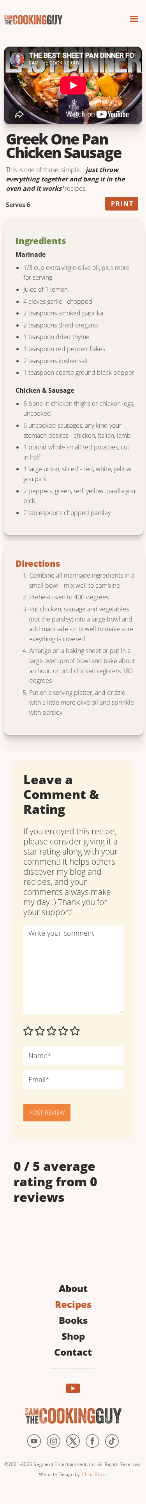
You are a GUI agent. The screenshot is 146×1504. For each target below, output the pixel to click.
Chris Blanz (94, 1474)
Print (122, 203)
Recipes (73, 1303)
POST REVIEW (47, 1112)
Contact (73, 1351)
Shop (73, 1335)
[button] (134, 20)
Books (73, 1319)
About (73, 1287)
